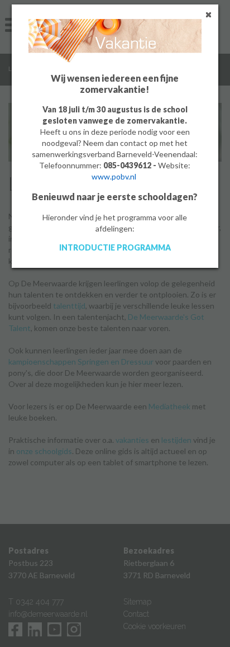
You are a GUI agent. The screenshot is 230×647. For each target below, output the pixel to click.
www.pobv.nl (114, 176)
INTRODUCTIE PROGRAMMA (115, 247)
